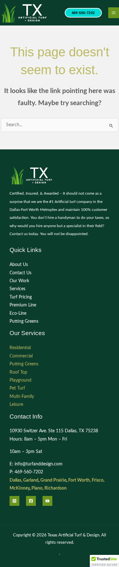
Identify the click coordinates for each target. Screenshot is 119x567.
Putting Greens (24, 321)
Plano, (37, 488)
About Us (19, 264)
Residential (20, 348)
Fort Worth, (79, 480)
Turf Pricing (21, 297)
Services (17, 289)
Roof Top (18, 372)
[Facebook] (31, 501)
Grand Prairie (53, 480)
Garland (30, 480)
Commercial (21, 356)
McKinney (20, 488)
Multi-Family (22, 396)
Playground (20, 380)
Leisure (16, 404)
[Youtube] (47, 501)
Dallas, (16, 480)
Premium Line (23, 305)
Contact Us (20, 273)
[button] (83, 13)
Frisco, (98, 480)
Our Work (19, 281)
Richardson (55, 488)
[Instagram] (14, 501)
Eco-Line (18, 313)
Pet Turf (17, 388)
